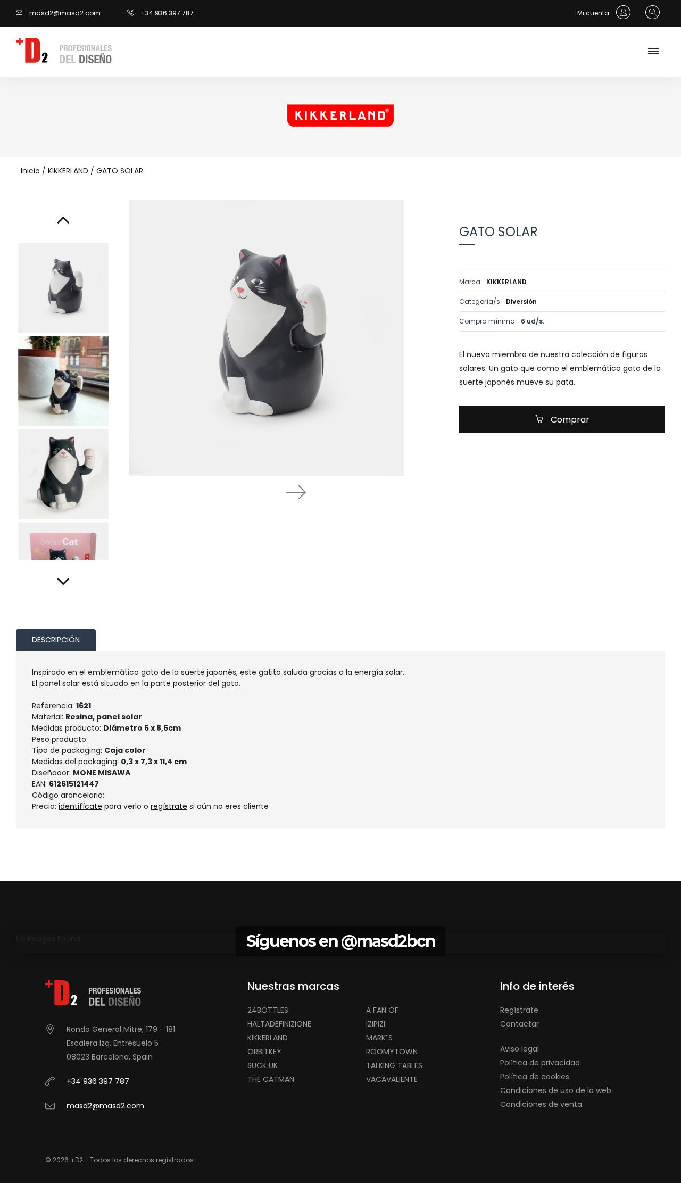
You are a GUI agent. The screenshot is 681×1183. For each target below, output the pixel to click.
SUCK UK (262, 1065)
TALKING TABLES (394, 1065)
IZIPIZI (375, 1024)
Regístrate (519, 1010)
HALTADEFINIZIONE (279, 1024)
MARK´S (379, 1037)
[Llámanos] (133, 13)
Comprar (569, 419)
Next (295, 491)
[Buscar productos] (650, 12)
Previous (237, 491)
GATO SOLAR (119, 171)
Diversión (521, 301)
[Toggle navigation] (653, 52)
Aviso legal (519, 1049)
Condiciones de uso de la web (555, 1090)
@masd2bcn (388, 941)
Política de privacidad (540, 1062)
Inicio (30, 171)
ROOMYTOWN (392, 1051)
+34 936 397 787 (167, 13)
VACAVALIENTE (392, 1079)
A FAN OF (382, 1010)
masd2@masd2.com (65, 13)
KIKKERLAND (68, 171)
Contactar (519, 1024)
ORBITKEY (264, 1051)
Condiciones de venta (541, 1104)
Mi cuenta (594, 13)
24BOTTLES (267, 1010)
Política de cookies (534, 1076)
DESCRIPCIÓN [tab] (56, 639)
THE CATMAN (270, 1079)
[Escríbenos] (22, 13)
